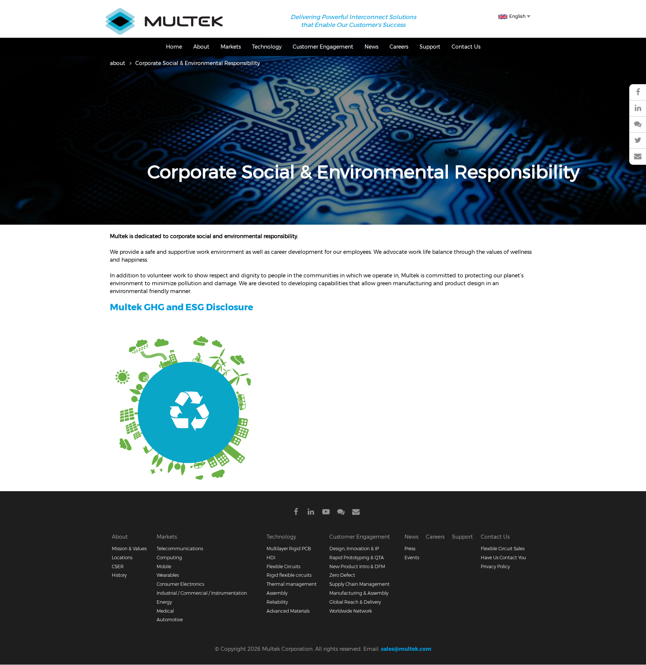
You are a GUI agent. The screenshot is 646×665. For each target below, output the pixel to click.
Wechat (637, 125)
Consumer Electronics (180, 584)
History (119, 575)
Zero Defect (342, 575)
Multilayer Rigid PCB (289, 548)
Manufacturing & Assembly (358, 593)
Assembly (277, 593)
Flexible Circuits (283, 566)
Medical (165, 611)
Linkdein (311, 513)
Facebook (296, 513)
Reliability (277, 602)
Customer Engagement (323, 46)
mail (637, 157)
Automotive (170, 619)
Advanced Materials (288, 611)
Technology (267, 46)
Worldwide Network (350, 611)
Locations (122, 557)
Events (411, 557)
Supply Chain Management (359, 584)
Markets (231, 46)
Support (429, 46)
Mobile (164, 566)
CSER (118, 566)
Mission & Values (129, 548)
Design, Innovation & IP (354, 548)
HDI (271, 557)
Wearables (168, 575)
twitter (637, 141)
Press (409, 548)
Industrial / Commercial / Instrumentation (202, 593)
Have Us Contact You (503, 557)
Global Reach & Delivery (355, 602)
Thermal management (292, 584)
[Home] (164, 11)
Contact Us (466, 46)
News (371, 46)
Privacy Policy (495, 566)
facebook (637, 92)
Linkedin (637, 109)
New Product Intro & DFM (357, 566)
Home (174, 46)
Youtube (326, 513)
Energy (164, 602)
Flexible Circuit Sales (503, 548)
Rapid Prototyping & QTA (356, 557)
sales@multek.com (406, 649)
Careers (399, 46)
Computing (169, 557)
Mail (356, 513)
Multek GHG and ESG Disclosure (181, 307)
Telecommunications (180, 548)
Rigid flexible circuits (289, 575)
